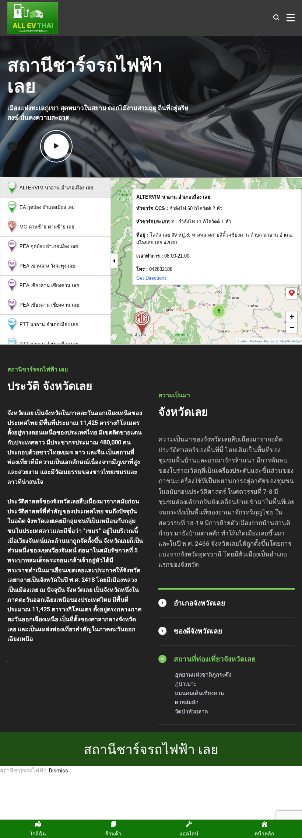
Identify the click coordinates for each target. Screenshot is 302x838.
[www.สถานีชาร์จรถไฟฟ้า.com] (32, 18)
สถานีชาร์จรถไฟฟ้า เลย (151, 749)
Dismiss (58, 770)
